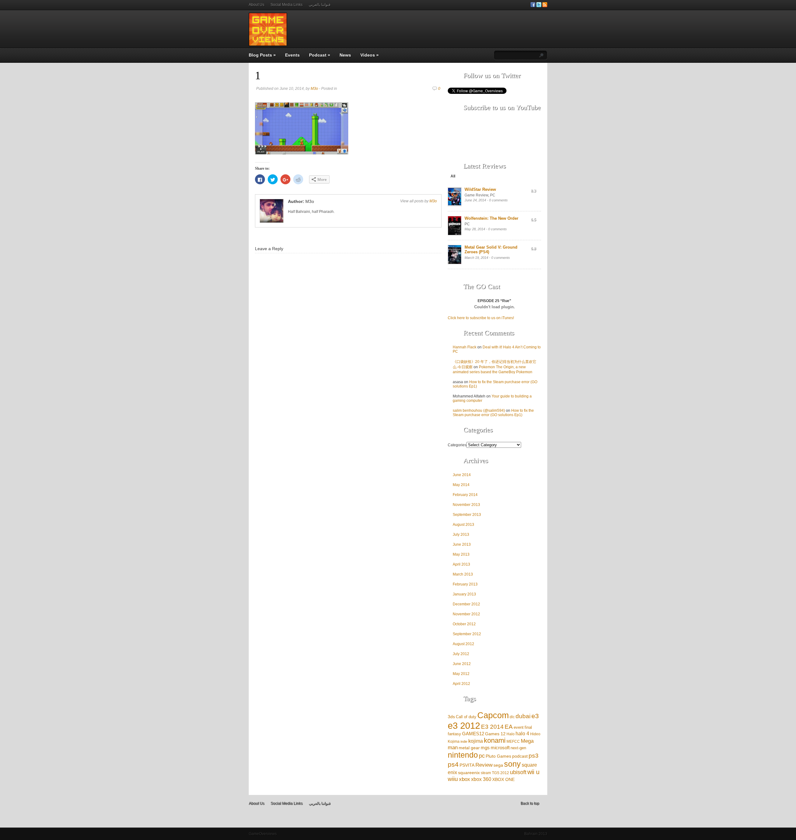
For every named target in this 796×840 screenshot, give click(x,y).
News (345, 55)
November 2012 (466, 614)
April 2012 (461, 684)
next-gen (518, 748)
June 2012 (462, 664)
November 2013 (466, 505)
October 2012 (464, 624)
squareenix (469, 772)
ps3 (534, 755)
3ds (451, 716)
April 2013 (461, 564)
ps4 (453, 764)
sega (498, 765)
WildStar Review (480, 189)
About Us (256, 4)
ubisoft (518, 772)
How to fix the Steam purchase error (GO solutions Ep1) (493, 412)
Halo (511, 734)
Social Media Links (287, 4)
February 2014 (465, 495)
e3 (535, 716)
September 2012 (467, 634)
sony (512, 764)
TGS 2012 (500, 773)
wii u (533, 772)
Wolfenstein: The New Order (491, 218)
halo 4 (522, 733)
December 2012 (466, 604)
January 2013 (464, 594)
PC (492, 195)
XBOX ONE (503, 779)
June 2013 (462, 544)
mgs (485, 747)
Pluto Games (498, 756)
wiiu (453, 779)
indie (463, 741)
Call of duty (466, 716)
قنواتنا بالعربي (320, 4)
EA (509, 726)
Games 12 (495, 734)
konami (495, 740)
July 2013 (461, 534)
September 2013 (467, 514)
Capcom (493, 715)
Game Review (476, 195)
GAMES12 (473, 733)
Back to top (530, 803)
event (519, 727)
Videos (369, 55)
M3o (314, 88)
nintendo (463, 755)
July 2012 (461, 654)
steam (486, 773)
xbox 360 (481, 779)
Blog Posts (262, 55)
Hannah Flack (464, 347)
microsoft (500, 747)
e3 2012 (464, 725)
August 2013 (463, 524)
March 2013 (463, 574)
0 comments (498, 200)
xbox (464, 779)
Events (292, 55)
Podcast (319, 55)
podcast (520, 756)
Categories (457, 445)
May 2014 (461, 485)
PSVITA (467, 765)
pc (482, 756)
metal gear (469, 747)
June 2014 (462, 475)
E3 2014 (492, 726)
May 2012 (461, 674)
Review (484, 765)
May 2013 (461, 554)
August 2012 (463, 644)
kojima (475, 741)
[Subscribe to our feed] (544, 6)
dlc (512, 717)
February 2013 (465, 584)
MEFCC (513, 741)
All (453, 176)
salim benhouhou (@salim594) (479, 410)
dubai (523, 716)
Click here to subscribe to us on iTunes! (481, 318)
